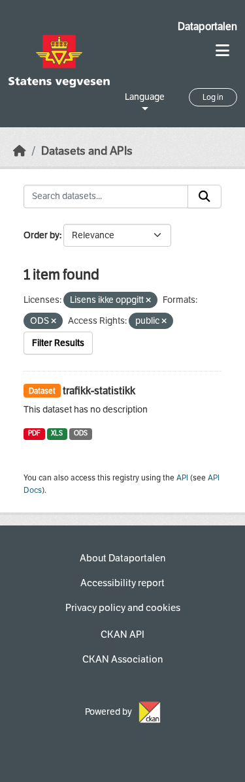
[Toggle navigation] (222, 50)
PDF (34, 433)
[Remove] (148, 300)
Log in (213, 97)
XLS (57, 433)
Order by (41, 235)
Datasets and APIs (87, 151)
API (182, 477)
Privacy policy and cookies (122, 608)
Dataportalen (207, 26)
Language (145, 96)
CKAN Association (122, 659)
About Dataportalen (122, 558)
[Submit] (204, 196)
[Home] (19, 151)
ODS (81, 433)
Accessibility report (122, 583)
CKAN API (122, 634)
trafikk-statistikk (99, 390)
